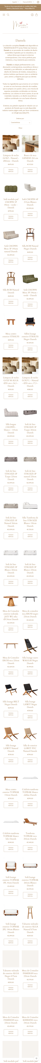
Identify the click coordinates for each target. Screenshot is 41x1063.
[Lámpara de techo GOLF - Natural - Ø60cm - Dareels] (11, 143)
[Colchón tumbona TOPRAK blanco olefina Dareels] (30, 777)
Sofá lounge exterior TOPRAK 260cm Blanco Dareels (30, 881)
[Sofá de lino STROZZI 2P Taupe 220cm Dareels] (11, 459)
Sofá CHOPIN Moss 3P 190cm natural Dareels (11, 248)
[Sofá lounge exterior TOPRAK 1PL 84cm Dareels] (11, 865)
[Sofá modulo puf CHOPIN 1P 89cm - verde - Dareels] (11, 187)
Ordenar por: (20, 118)
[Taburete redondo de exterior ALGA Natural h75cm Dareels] (30, 912)
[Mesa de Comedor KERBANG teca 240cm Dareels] (30, 1005)
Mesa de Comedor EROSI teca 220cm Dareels (11, 660)
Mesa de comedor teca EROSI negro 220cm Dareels (30, 614)
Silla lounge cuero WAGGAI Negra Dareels (30, 660)
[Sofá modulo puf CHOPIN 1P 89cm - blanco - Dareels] (30, 1049)
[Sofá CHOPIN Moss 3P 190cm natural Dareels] (11, 234)
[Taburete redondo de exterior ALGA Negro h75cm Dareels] (11, 958)
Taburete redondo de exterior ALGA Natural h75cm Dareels (30, 928)
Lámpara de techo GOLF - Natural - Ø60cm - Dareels (11, 158)
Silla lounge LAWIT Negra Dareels (30, 704)
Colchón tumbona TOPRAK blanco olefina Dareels (30, 792)
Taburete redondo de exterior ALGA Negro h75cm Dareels (11, 974)
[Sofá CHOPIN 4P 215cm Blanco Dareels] (30, 187)
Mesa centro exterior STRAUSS (11, 335)
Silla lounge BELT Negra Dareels (11, 703)
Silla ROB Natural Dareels (11, 291)
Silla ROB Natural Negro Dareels (30, 247)
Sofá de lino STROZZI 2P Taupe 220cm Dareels (11, 475)
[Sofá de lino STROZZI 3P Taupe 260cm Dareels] (30, 412)
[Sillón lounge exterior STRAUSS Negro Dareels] (30, 321)
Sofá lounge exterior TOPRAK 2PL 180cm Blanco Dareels (11, 928)
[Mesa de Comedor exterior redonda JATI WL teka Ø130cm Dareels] (11, 599)
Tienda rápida (10, 170)
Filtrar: (20, 128)
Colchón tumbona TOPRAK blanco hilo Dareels (11, 836)
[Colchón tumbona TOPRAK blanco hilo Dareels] (11, 821)
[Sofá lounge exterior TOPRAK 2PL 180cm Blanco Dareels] (11, 912)
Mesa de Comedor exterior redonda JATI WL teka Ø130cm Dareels (11, 615)
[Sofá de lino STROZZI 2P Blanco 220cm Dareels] (30, 552)
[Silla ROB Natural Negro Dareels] (30, 234)
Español (14, 2)
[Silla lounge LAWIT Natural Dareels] (11, 733)
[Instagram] (38, 3)
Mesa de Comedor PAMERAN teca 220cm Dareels (30, 973)
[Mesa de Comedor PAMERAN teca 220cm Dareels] (30, 958)
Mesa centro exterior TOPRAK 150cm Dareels (11, 792)
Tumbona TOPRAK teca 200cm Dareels (30, 836)
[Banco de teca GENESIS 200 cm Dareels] (30, 143)
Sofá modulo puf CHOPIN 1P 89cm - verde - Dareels (11, 203)
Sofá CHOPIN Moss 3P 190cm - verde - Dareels (30, 292)
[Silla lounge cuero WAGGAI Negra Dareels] (30, 645)
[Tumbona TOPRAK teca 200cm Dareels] (30, 821)
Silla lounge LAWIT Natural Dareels (11, 748)
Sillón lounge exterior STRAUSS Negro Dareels (30, 336)
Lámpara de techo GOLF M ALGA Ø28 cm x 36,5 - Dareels (11, 381)
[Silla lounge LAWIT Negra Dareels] (30, 689)
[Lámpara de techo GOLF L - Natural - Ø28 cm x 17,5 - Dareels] (30, 365)
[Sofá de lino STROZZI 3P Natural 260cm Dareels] (11, 505)
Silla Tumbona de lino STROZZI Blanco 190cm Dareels (30, 521)
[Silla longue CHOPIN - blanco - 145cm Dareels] (11, 412)
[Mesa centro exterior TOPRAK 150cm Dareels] (11, 777)
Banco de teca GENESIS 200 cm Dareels (30, 158)
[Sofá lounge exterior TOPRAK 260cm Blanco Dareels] (30, 865)
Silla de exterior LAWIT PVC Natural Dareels (30, 748)
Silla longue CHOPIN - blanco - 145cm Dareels (11, 428)
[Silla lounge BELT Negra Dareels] (11, 689)
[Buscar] (8, 15)
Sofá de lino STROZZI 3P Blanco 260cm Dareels (11, 568)
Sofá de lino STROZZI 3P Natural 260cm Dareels (10, 521)
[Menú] (4, 14)
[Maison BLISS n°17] (20, 25)
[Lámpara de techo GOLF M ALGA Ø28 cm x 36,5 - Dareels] (11, 365)
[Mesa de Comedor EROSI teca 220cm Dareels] (11, 645)
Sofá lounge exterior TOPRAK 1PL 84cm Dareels (11, 880)
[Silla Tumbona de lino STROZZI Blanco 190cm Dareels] (30, 505)
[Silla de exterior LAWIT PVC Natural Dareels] (30, 733)
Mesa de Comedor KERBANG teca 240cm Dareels (30, 1020)
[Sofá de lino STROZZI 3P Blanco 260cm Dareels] (11, 552)
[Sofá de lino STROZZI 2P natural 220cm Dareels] (30, 459)
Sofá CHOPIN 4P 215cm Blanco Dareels (30, 202)
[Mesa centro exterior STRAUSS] (11, 321)
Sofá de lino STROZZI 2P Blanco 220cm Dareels (30, 568)
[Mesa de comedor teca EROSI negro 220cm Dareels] (30, 599)
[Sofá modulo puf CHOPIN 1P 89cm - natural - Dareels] (11, 1049)
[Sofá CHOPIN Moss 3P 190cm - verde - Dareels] (30, 278)
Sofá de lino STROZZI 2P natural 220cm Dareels (30, 475)
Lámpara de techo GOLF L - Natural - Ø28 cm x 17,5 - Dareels (30, 381)
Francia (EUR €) (27, 2)
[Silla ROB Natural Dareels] (11, 278)
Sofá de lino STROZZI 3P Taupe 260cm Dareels (30, 428)
